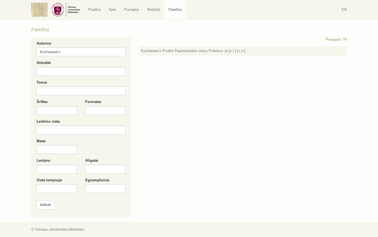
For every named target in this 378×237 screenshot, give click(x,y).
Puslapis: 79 (336, 39)
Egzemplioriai (97, 180)
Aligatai (91, 160)
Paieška (175, 9)
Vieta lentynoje (49, 180)
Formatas (93, 102)
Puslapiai (131, 9)
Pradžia (94, 9)
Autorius (44, 43)
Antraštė (44, 63)
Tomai (42, 82)
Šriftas (42, 102)
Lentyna (43, 160)
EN (344, 9)
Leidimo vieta (48, 121)
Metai (41, 141)
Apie (112, 9)
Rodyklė (153, 9)
